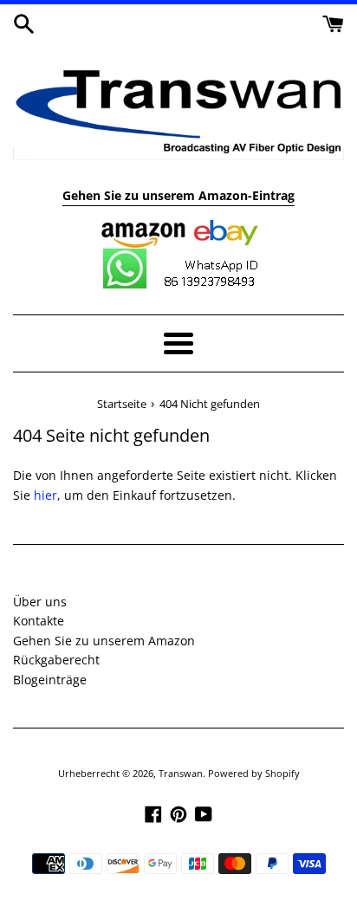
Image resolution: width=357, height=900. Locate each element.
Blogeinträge (50, 679)
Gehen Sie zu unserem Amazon (104, 640)
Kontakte (38, 620)
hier (45, 495)
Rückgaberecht (56, 659)
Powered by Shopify (254, 773)
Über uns (40, 601)
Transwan (181, 773)
